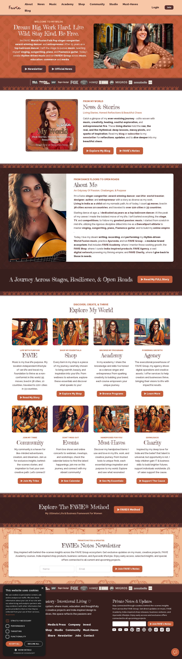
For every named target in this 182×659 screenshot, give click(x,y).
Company (74, 624)
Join (169, 7)
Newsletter (65, 635)
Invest (87, 624)
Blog (28, 10)
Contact (89, 635)
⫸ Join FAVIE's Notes (127, 568)
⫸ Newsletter (34, 68)
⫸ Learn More (152, 393)
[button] (24, 649)
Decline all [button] (33, 644)
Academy (67, 4)
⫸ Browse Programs (111, 393)
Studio (113, 4)
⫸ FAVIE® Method (128, 509)
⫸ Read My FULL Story (155, 279)
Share (51, 635)
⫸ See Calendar (70, 481)
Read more (10, 614)
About (29, 4)
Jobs (78, 635)
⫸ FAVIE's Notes (130, 150)
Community (97, 4)
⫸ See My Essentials (111, 481)
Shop (81, 4)
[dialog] (24, 620)
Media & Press (57, 624)
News (41, 4)
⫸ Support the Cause (152, 481)
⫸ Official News (62, 68)
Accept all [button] (14, 644)
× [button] (42, 588)
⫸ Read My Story (30, 397)
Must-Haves (130, 4)
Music (53, 4)
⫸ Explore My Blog (98, 150)
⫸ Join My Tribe (30, 481)
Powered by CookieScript (24, 653)
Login (155, 7)
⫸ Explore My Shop (70, 393)
